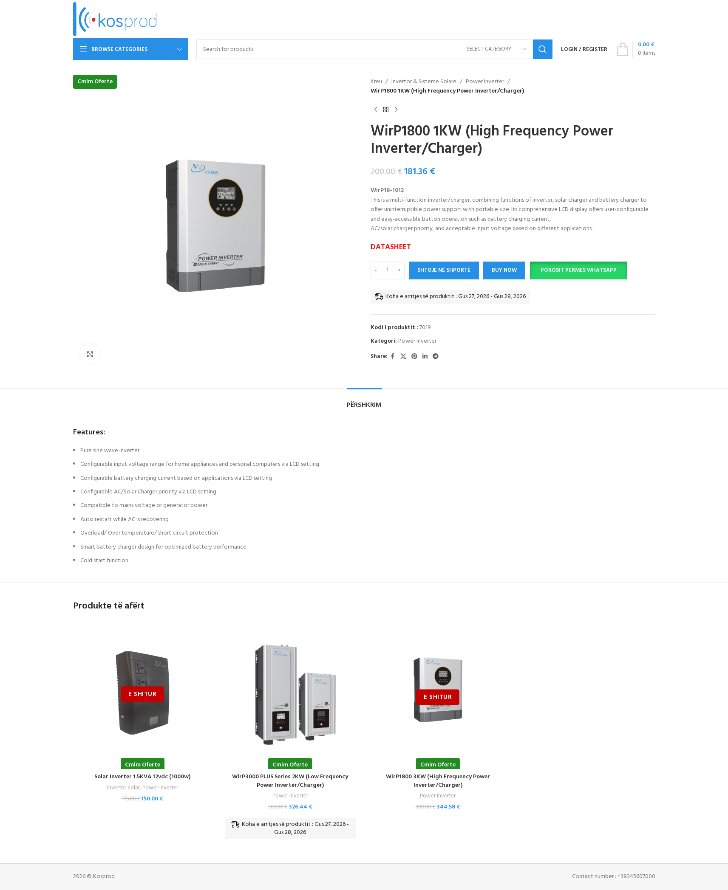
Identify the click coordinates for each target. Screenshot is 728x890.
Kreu (376, 82)
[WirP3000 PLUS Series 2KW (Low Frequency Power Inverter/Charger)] (290, 691)
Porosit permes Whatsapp (579, 270)
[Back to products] (386, 110)
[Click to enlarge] (90, 354)
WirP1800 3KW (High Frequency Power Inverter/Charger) (438, 781)
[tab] (364, 401)
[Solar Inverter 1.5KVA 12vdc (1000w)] (142, 691)
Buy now (504, 270)
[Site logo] (115, 19)
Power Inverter (485, 82)
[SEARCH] (542, 49)
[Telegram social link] (435, 357)
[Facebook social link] (393, 357)
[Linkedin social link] (425, 357)
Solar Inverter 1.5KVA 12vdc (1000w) (142, 777)
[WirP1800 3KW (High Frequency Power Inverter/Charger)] (438, 691)
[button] (578, 270)
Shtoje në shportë (443, 270)
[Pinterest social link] (414, 357)
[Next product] (396, 110)
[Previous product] (376, 110)
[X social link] (403, 357)
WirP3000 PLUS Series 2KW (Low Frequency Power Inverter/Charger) (290, 781)
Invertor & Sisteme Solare (423, 82)
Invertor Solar (123, 787)
